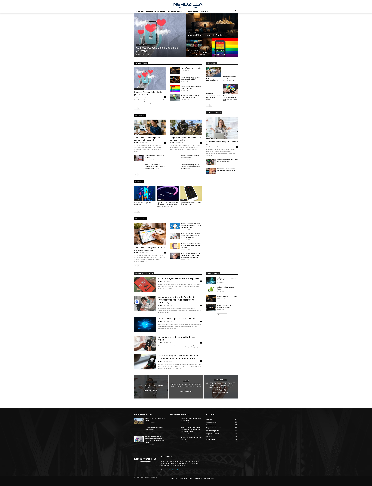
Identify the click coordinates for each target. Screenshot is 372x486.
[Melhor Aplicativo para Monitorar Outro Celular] (230, 72)
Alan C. (136, 97)
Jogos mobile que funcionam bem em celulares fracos (185, 138)
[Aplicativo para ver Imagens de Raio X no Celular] (211, 280)
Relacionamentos (141, 44)
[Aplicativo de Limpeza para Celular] (211, 289)
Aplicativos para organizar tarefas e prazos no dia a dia (149, 248)
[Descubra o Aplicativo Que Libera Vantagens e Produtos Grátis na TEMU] (186, 386)
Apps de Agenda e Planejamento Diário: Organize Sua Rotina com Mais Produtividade (191, 429)
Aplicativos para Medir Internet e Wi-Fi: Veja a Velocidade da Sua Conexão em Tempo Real (167, 204)
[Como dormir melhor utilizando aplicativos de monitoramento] (211, 171)
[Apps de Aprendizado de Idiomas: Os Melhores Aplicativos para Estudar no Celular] (139, 167)
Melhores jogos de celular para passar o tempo (213, 79)
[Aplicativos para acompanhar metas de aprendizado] (175, 97)
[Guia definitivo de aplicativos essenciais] (144, 193)
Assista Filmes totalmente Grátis (191, 68)
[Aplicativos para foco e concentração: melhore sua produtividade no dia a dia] (230, 89)
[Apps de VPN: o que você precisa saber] (145, 324)
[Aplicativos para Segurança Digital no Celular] (145, 343)
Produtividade (138, 244)
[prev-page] (135, 108)
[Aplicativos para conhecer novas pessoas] (175, 440)
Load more (221, 315)
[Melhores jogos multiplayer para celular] (139, 421)
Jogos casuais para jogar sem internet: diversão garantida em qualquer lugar (190, 166)
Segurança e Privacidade (230, 76)
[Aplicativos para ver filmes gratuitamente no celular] (211, 307)
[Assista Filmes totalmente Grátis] (212, 25)
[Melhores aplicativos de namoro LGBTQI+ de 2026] (225, 47)
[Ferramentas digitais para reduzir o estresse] (222, 128)
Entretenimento (193, 32)
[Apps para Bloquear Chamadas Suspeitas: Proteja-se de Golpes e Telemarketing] (145, 361)
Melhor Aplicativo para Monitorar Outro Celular (229, 79)
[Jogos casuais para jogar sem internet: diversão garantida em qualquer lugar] (175, 167)
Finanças (137, 134)
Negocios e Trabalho (220, 379)
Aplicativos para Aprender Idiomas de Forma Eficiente (213, 97)
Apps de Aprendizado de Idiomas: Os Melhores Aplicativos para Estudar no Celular (155, 166)
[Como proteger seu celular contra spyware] (145, 284)
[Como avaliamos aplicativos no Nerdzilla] (139, 158)
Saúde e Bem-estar (211, 138)
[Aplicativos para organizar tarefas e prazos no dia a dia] (150, 234)
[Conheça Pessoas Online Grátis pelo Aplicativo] (160, 35)
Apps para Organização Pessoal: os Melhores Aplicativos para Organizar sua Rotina (191, 235)
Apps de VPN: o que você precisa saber (177, 318)
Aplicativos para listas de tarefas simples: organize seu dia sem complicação (191, 245)
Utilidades (137, 199)
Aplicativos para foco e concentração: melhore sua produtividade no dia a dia (230, 98)
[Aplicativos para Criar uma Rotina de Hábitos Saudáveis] (211, 162)
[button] (235, 11)
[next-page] (138, 108)
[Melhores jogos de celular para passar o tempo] (213, 72)
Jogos (172, 134)
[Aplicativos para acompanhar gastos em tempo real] (150, 127)
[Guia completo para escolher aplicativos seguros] (139, 430)
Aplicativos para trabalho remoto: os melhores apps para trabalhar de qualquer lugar (191, 225)
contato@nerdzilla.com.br (175, 470)
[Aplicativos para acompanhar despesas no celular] (175, 158)
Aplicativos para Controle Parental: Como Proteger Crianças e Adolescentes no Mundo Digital (178, 300)
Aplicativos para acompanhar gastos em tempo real (147, 138)
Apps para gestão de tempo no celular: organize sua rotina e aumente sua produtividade (190, 255)
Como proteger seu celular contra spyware (178, 278)
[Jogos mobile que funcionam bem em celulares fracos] (186, 127)
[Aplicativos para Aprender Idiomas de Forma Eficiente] (213, 89)
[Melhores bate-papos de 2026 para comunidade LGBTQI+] (199, 47)
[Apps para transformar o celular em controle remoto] (191, 193)
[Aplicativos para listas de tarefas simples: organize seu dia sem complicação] (175, 246)
